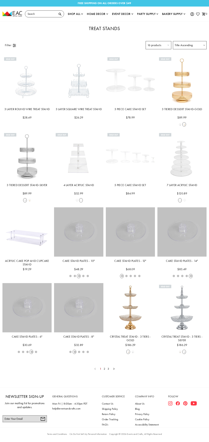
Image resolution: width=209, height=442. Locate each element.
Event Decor (121, 14)
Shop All (74, 14)
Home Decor (96, 14)
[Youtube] (194, 404)
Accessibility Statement (147, 424)
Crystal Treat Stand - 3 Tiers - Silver (181, 338)
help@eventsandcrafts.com (66, 408)
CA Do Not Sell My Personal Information (88, 434)
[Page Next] (114, 368)
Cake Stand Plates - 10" (79, 261)
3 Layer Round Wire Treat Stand (27, 109)
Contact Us (107, 403)
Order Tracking (110, 419)
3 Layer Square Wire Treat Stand (79, 109)
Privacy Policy (142, 414)
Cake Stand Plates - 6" (27, 336)
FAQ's (105, 424)
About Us (140, 403)
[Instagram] (170, 404)
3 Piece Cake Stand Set (130, 109)
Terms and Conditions (57, 434)
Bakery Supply (172, 14)
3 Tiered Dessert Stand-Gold (182, 109)
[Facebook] (178, 404)
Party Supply (146, 14)
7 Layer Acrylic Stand (182, 185)
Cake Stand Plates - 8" (78, 336)
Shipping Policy (110, 409)
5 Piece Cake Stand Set (130, 185)
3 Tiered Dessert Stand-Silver (27, 185)
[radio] (180, 124)
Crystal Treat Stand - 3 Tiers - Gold (130, 338)
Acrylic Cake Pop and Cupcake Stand (27, 262)
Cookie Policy (142, 419)
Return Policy (108, 414)
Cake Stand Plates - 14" (182, 261)
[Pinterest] (185, 404)
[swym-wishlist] (197, 14)
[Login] (192, 14)
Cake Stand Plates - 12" (130, 261)
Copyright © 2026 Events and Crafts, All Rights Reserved (135, 434)
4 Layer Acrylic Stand (79, 185)
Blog (137, 409)
